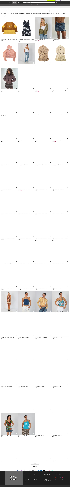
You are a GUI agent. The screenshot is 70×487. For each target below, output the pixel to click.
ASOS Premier (25, 478)
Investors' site (35, 478)
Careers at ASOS (36, 475)
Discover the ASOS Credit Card (47, 480)
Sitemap (25, 480)
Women (5, 8)
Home (2, 8)
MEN (19, 2)
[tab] (10, 5)
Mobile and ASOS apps (47, 474)
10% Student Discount (26, 479)
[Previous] (43, 11)
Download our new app (51, 0)
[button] (55, 477)
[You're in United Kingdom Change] (60, 0)
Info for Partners (46, 479)
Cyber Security (35, 479)
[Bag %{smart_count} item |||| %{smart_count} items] (60, 2)
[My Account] (56, 2)
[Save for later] (17, 37)
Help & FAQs (57, 0)
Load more (35, 466)
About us (35, 474)
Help (24, 474)
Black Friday (45, 478)
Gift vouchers (45, 475)
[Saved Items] (58, 2)
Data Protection (25, 481)
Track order (25, 475)
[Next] (67, 11)
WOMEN (14, 2)
